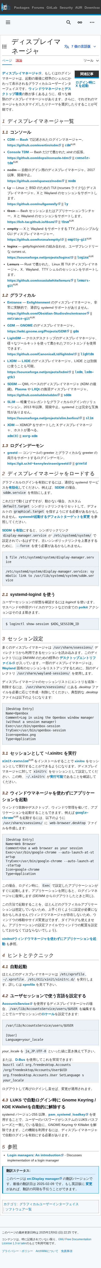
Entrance (14, 302)
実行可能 (56, 776)
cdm (67, 145)
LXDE (26, 361)
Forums (38, 7)
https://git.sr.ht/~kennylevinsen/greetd (38, 463)
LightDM (14, 338)
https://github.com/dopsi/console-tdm (37, 158)
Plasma (21, 389)
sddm (67, 395)
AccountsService (15, 1003)
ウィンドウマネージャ (44, 89)
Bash (24, 139)
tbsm (65, 222)
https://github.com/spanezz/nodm (34, 181)
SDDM (12, 384)
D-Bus (20, 1059)
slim (89, 418)
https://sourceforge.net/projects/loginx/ (38, 257)
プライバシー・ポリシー (17, 1251)
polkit (83, 607)
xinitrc (80, 761)
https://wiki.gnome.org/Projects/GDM (36, 331)
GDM (11, 325)
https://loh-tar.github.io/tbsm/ (30, 222)
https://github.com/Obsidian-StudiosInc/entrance (46, 313)
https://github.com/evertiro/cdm (32, 145)
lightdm (87, 354)
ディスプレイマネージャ (20, 73)
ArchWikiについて (47, 1251)
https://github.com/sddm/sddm (32, 395)
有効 (19, 530)
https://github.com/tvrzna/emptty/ (34, 239)
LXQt (36, 389)
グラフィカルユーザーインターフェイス (49, 1204)
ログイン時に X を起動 (85, 84)
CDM (11, 139)
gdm (76, 331)
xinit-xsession (15, 761)
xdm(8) (13, 436)
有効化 (14, 487)
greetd (12, 453)
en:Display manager (43, 1178)
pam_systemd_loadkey (66, 1114)
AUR (78, 7)
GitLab (52, 7)
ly (66, 204)
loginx (83, 257)
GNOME (26, 325)
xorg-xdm (29, 436)
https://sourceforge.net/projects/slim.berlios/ (43, 418)
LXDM (12, 361)
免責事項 (66, 1251)
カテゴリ (10, 1204)
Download (93, 7)
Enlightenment (38, 302)
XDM (11, 425)
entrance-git (18, 318)
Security (66, 7)
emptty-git (77, 239)
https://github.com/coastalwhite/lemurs (38, 280)
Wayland (9, 668)
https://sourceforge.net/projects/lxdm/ (37, 372)
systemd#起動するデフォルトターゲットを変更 (54, 516)
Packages (22, 7)
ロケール (48, 1014)
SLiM (11, 402)
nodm (72, 181)
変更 (89, 1184)
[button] (8, 22)
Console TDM (18, 152)
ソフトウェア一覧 (18, 1209)
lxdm (78, 372)
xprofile (29, 984)
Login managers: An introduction (34, 1155)
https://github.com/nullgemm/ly (32, 204)
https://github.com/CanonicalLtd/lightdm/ (40, 354)
